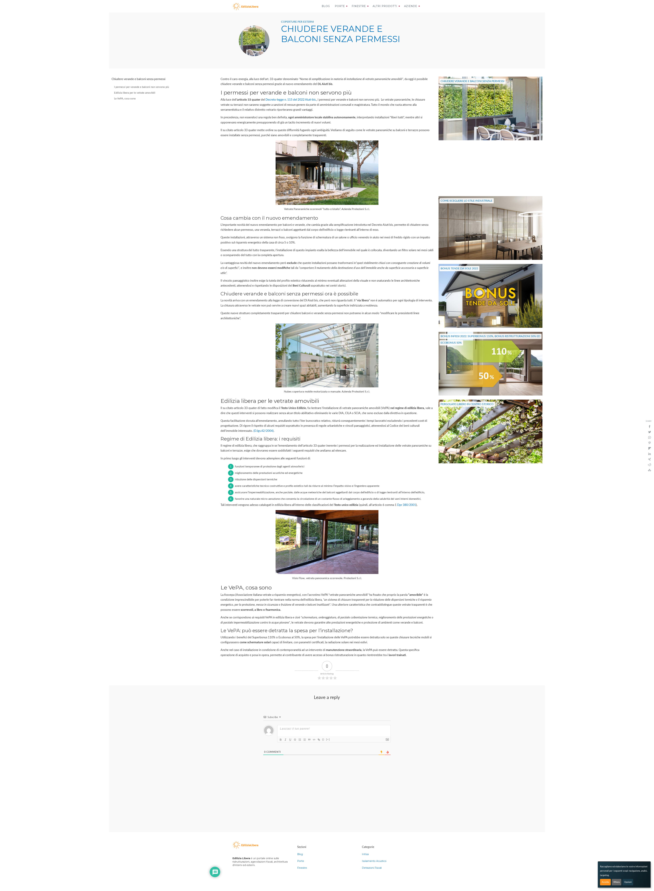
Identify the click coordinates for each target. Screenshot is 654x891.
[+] (328, 739)
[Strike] (295, 740)
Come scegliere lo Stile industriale (466, 200)
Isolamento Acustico (374, 861)
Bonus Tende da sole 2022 (459, 268)
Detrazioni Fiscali (372, 867)
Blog (326, 6)
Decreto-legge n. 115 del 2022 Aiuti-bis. (291, 99)
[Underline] (290, 740)
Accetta (605, 882)
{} (323, 739)
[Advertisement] (490, 168)
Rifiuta (616, 882)
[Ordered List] (299, 740)
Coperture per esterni (297, 21)
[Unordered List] (304, 740)
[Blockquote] (309, 740)
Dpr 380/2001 (406, 504)
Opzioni (628, 882)
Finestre (359, 6)
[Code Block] (314, 740)
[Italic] (285, 740)
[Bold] (280, 740)
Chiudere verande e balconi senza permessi (472, 81)
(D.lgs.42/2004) (263, 430)
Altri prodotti (385, 6)
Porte (340, 6)
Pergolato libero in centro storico (467, 404)
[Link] (318, 740)
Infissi (365, 854)
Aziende (410, 6)
